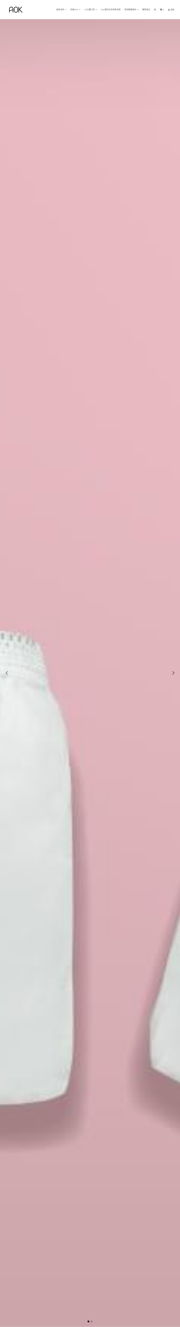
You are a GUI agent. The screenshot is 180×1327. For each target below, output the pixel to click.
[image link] (13, 9)
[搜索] (155, 10)
